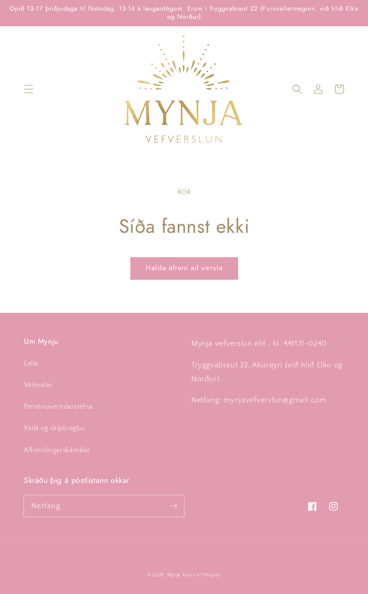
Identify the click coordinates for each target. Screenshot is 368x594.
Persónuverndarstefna (58, 407)
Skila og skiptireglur (54, 428)
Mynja (174, 575)
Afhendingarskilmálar (57, 450)
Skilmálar (38, 385)
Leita (31, 363)
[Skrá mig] (173, 505)
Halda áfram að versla (184, 268)
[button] (28, 89)
